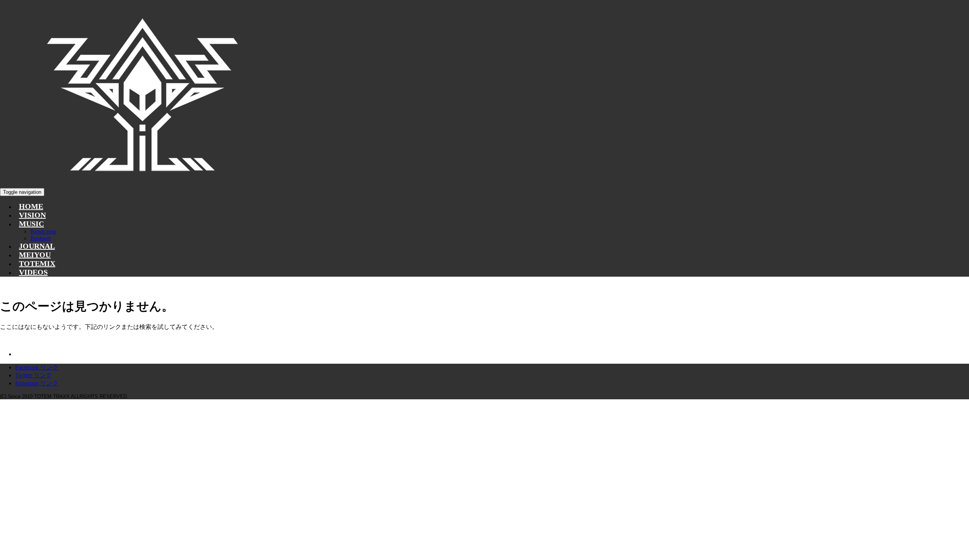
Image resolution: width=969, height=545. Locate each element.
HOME (31, 206)
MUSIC (31, 224)
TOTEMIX (37, 263)
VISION (32, 215)
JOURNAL (37, 246)
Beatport (40, 238)
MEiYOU (35, 255)
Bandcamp (43, 231)
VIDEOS (33, 272)
